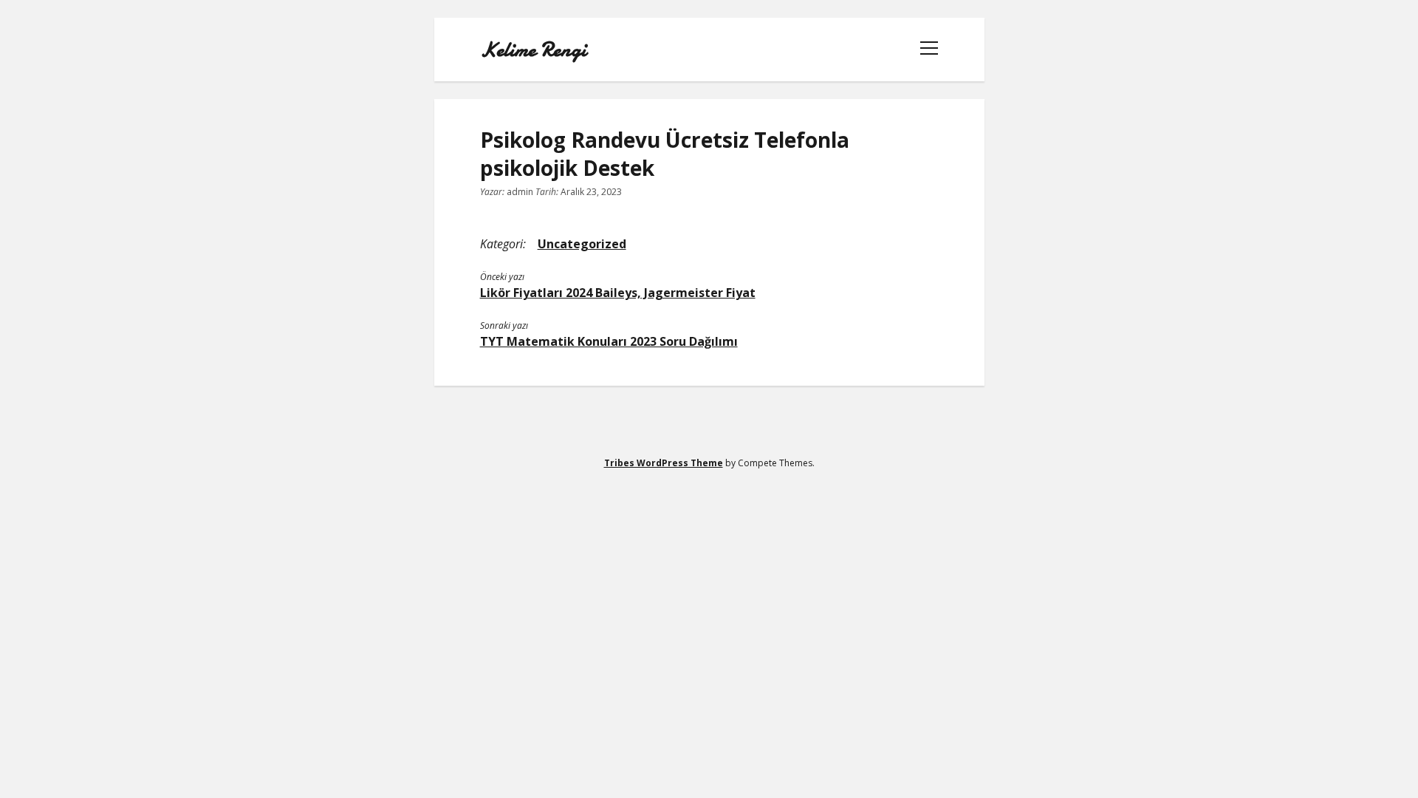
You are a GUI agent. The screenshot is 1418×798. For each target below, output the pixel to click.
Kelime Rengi (533, 49)
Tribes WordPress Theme (663, 463)
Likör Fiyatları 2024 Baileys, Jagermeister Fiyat (618, 292)
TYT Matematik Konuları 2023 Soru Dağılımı (609, 341)
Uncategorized (582, 244)
